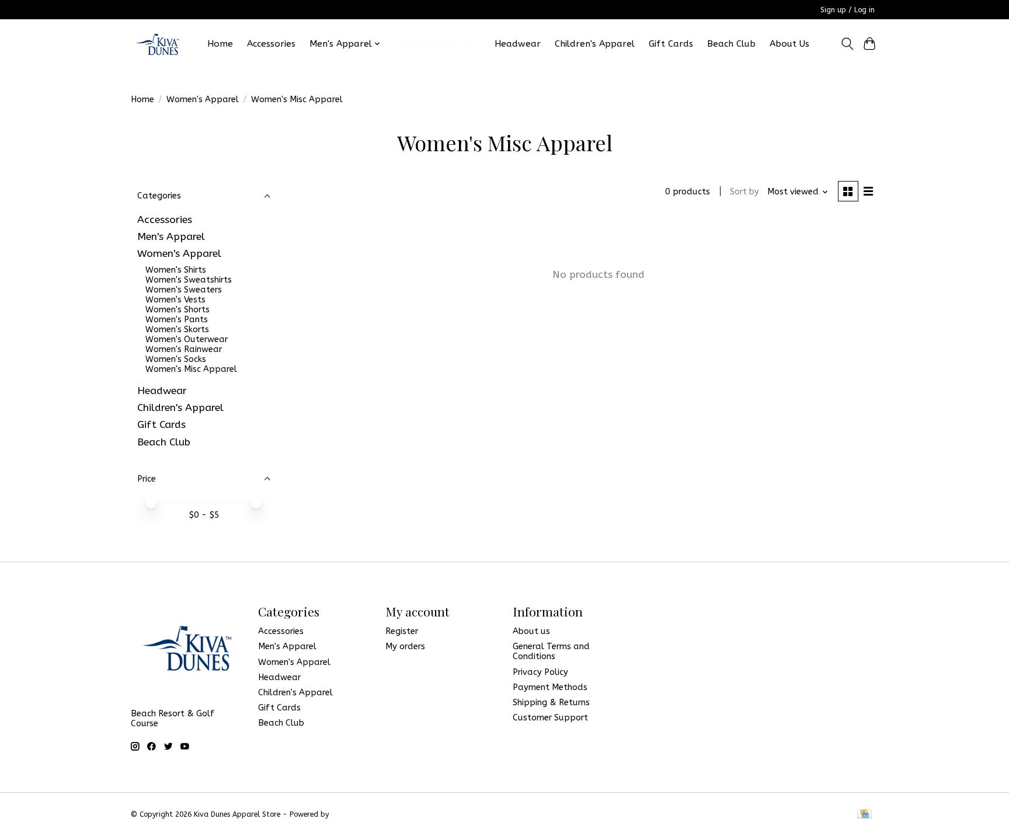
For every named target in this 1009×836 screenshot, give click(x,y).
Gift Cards (671, 44)
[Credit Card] (864, 814)
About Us (789, 44)
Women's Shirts (175, 270)
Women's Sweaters (183, 290)
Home (220, 44)
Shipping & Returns (551, 703)
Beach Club (731, 44)
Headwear (518, 44)
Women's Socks (175, 359)
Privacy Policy (540, 672)
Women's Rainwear (183, 349)
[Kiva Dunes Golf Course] (157, 43)
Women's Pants (176, 320)
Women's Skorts (177, 330)
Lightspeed (349, 814)
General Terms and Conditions (551, 651)
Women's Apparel (202, 99)
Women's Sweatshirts (188, 280)
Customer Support (550, 718)
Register (401, 631)
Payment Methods (550, 687)
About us (531, 631)
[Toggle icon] (846, 43)
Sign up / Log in (847, 10)
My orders (405, 647)
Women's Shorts (177, 310)
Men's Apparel (171, 237)
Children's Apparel (595, 44)
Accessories (271, 44)
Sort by (744, 192)
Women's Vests (175, 300)
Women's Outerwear (186, 339)
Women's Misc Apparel (191, 369)
